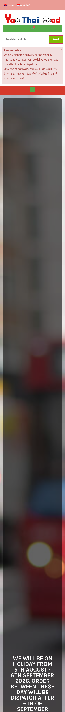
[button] (32, 89)
